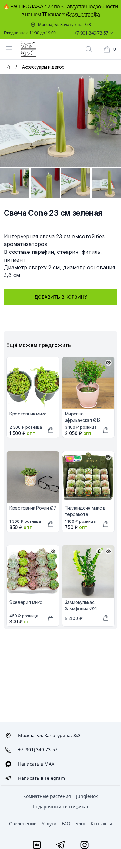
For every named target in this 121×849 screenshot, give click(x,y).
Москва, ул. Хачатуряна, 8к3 (64, 24)
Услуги (49, 824)
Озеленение (22, 824)
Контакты (101, 824)
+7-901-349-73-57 (91, 33)
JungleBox (87, 796)
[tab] (14, 183)
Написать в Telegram (41, 778)
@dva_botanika (83, 14)
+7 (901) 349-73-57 (37, 750)
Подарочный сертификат (61, 806)
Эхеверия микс (25, 602)
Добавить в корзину (60, 297)
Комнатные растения (47, 796)
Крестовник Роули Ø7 (32, 507)
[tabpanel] (60, 120)
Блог (81, 824)
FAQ (66, 824)
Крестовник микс (27, 413)
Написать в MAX (36, 764)
